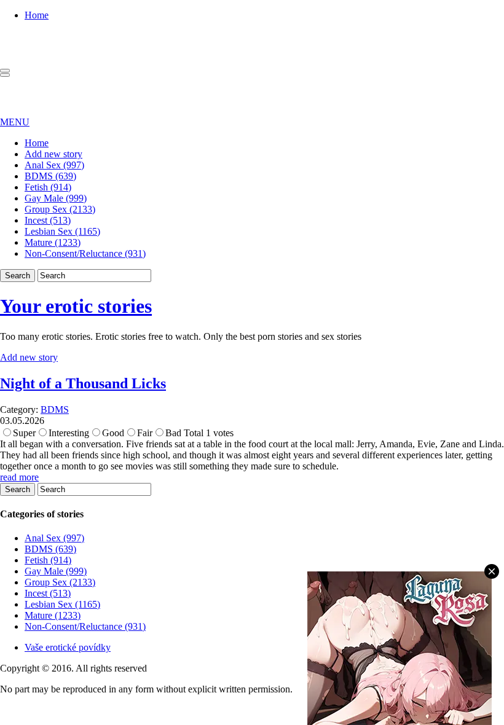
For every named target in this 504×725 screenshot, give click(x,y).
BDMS (55, 409)
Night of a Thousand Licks (83, 383)
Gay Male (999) (56, 198)
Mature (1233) (53, 242)
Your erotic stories (76, 306)
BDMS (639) (50, 176)
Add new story (53, 154)
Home (37, 15)
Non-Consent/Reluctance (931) (85, 253)
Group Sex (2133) (60, 209)
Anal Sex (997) (54, 165)
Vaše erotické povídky (68, 647)
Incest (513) (48, 220)
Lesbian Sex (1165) (62, 231)
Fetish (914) (48, 187)
